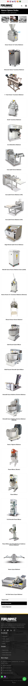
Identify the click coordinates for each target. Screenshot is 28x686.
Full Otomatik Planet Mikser (14, 519)
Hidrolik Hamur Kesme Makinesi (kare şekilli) (14, 269)
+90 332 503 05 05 (7, 665)
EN (10, 2)
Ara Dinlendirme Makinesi (14, 144)
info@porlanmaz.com (8, 673)
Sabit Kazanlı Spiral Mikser (14, 344)
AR (20, 2)
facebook (2, 630)
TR (7, 2)
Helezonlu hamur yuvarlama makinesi (14, 69)
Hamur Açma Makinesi (14, 569)
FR (15, 2)
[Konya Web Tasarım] (14, 682)
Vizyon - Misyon (5, 638)
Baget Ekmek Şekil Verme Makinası (14, 244)
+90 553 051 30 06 (7, 670)
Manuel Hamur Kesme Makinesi (14, 319)
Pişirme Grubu (5, 22)
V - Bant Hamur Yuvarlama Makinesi (14, 94)
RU (12, 2)
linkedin (11, 630)
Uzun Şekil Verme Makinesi (14, 169)
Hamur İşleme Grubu (14, 22)
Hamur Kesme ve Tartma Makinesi (14, 44)
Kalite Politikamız (6, 641)
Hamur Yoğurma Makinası (14, 444)
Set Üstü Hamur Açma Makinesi (14, 594)
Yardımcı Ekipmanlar (22, 22)
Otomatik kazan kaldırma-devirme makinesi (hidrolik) (14, 419)
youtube (8, 630)
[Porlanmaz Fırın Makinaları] (7, 6)
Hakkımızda (4, 636)
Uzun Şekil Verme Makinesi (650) (14, 219)
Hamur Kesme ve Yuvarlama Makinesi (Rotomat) (14, 294)
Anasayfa (3, 12)
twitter (5, 630)
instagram (15, 630)
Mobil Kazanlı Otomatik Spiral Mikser (14, 369)
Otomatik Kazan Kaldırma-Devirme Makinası (14, 394)
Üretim (3, 643)
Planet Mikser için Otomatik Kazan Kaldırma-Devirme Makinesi (14, 544)
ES (17, 2)
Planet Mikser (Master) (14, 469)
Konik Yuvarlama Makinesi (14, 119)
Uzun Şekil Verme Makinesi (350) (14, 194)
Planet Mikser (14, 494)
